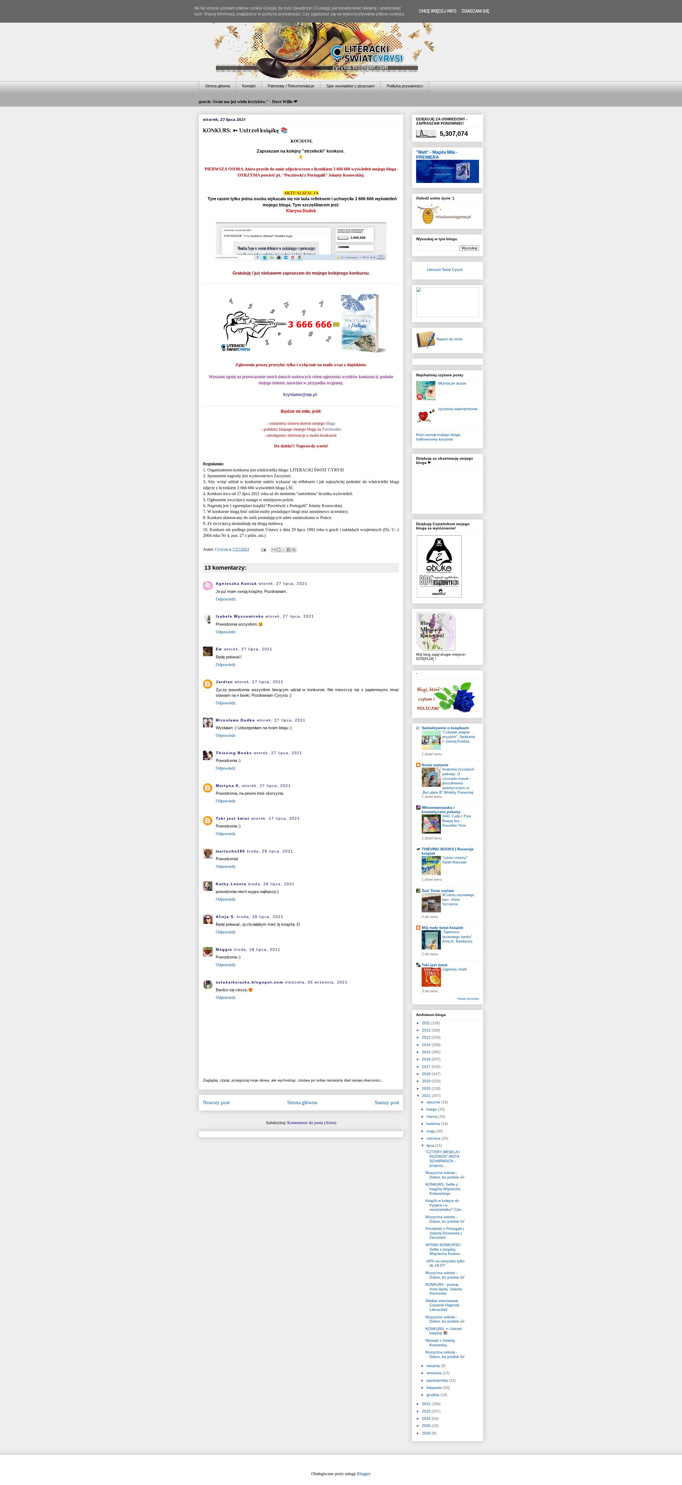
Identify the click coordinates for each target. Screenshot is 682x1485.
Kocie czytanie (435, 765)
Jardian (224, 682)
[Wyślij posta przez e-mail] (263, 549)
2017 (427, 1066)
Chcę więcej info (437, 11)
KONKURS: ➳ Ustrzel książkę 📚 (443, 1331)
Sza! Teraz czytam (438, 890)
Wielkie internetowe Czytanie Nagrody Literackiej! (442, 1305)
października (438, 1380)
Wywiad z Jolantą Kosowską (440, 1342)
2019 (427, 1081)
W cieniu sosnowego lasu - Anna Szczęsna (458, 899)
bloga (330, 423)
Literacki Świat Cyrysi (444, 269)
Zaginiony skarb (454, 969)
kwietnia (434, 1123)
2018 (427, 1074)
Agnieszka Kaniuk (236, 583)
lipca (431, 1145)
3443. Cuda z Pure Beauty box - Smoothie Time (456, 820)
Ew (219, 649)
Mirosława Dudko (235, 720)
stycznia (434, 1102)
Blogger (363, 1473)
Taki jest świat (233, 818)
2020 (427, 1088)
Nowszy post (216, 1102)
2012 (427, 1030)
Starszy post (387, 1102)
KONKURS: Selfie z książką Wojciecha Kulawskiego (442, 1189)
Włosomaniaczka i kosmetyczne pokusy (441, 809)
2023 (427, 1411)
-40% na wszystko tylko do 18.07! (445, 1263)
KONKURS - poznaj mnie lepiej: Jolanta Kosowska (443, 1289)
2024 (427, 1418)
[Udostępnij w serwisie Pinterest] (294, 549)
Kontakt (248, 86)
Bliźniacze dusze (452, 383)
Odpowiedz (226, 599)
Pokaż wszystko (468, 998)
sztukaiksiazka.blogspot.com (249, 982)
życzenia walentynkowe (458, 409)
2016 (427, 1059)
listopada (435, 1387)
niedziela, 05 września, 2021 (316, 982)
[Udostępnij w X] (283, 549)
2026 (427, 1433)
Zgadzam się (475, 11)
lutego (432, 1109)
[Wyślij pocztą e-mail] (273, 549)
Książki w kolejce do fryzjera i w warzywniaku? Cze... (444, 1205)
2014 (427, 1045)
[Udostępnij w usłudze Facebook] (288, 549)
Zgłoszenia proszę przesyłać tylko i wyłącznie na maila (285, 364)
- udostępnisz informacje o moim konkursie (300, 435)
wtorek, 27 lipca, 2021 (283, 583)
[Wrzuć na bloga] (278, 549)
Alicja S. (225, 917)
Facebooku (331, 429)
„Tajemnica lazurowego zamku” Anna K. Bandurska (457, 936)
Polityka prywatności (405, 86)
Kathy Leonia (231, 884)
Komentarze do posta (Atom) (311, 1122)
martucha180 (230, 851)
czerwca (434, 1138)
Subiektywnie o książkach (445, 728)
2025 (427, 1425)
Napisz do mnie (448, 339)
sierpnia (434, 1366)
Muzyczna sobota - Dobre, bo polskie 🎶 (445, 1174)
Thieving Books (234, 753)
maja (431, 1131)
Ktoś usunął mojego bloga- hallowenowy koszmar (438, 437)
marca (432, 1116)
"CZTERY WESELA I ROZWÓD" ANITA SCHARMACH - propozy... (442, 1158)
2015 (427, 1052)
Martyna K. (228, 786)
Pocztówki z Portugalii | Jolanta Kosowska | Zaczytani (444, 1233)
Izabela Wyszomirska (240, 616)
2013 (427, 1037)
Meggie (224, 949)
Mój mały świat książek (442, 927)
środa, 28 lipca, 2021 (270, 851)
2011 (426, 1023)
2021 (427, 1096)
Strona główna (217, 86)
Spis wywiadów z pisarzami (350, 86)
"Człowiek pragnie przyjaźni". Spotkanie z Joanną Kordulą (458, 737)
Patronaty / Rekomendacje (291, 86)
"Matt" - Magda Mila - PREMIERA (436, 155)
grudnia (433, 1395)
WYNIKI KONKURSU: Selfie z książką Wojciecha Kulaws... (444, 1249)
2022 (427, 1404)
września (435, 1373)
